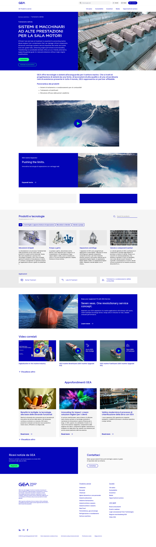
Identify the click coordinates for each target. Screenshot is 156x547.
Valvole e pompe (78, 225)
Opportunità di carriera (116, 498)
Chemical (82, 493)
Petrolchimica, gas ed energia (88, 511)
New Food (82, 508)
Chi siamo (112, 487)
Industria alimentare (85, 498)
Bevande (82, 490)
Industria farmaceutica (86, 500)
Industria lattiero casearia (87, 503)
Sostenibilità (113, 490)
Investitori (112, 493)
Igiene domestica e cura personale (90, 495)
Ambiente (82, 487)
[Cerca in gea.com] (81, 3)
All (20, 225)
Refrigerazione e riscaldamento (89, 513)
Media (111, 495)
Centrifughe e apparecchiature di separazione (39, 225)
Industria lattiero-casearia (87, 506)
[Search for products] (115, 216)
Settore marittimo (23, 17)
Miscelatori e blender (63, 225)
